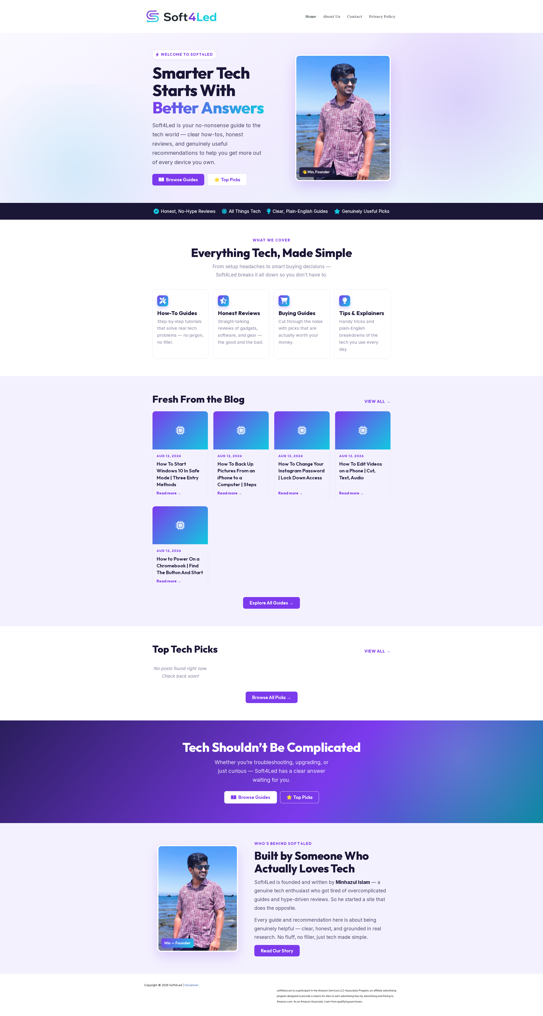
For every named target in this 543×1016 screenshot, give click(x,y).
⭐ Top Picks (227, 180)
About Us (331, 16)
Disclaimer (192, 985)
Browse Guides (182, 180)
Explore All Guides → (271, 603)
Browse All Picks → (271, 697)
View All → (377, 401)
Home (310, 16)
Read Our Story (277, 951)
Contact (354, 16)
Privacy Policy (382, 16)
